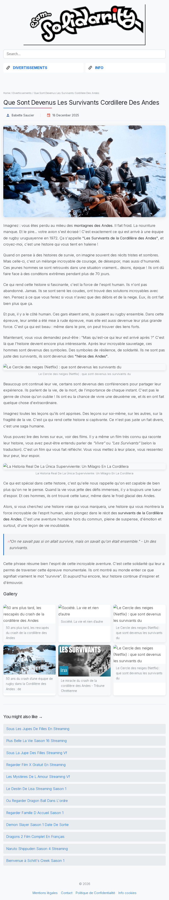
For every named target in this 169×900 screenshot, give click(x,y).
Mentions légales (45, 893)
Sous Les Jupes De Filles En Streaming (37, 729)
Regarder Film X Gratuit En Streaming (36, 764)
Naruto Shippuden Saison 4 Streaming (37, 848)
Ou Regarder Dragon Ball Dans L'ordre (37, 800)
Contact (66, 893)
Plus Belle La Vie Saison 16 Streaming (36, 740)
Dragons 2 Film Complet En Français (35, 836)
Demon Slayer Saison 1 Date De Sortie (37, 824)
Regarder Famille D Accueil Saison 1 (34, 813)
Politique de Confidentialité (95, 893)
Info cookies (127, 893)
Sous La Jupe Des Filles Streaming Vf (36, 753)
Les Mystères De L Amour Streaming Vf (38, 776)
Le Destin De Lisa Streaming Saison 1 (36, 788)
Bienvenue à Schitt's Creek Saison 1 (35, 860)
